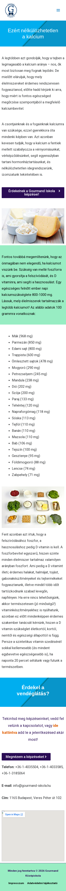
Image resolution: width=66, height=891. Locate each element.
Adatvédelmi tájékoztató (42, 883)
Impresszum (16, 883)
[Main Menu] (58, 10)
